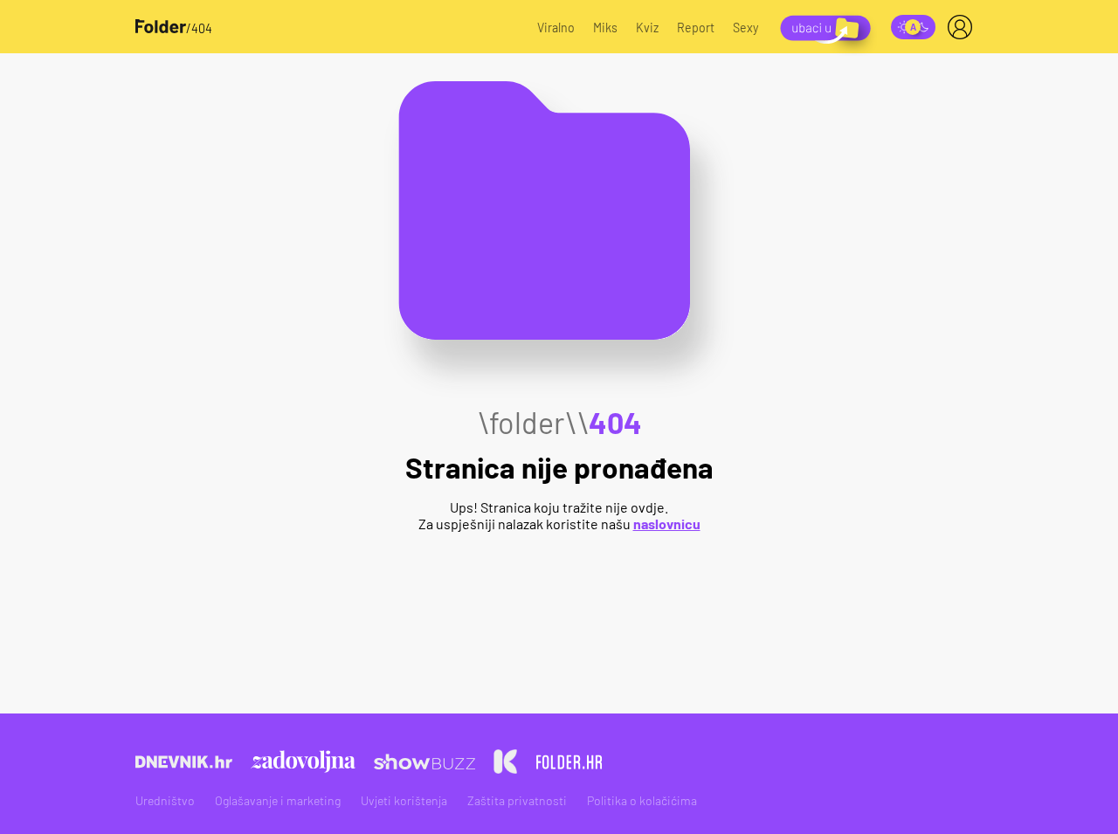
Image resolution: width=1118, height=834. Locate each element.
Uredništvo (165, 800)
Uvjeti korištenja (404, 800)
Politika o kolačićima (642, 800)
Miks (605, 27)
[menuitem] (963, 27)
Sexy (746, 27)
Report (695, 27)
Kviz (647, 27)
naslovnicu (666, 523)
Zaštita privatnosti (517, 800)
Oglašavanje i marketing (278, 800)
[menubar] (963, 27)
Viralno (556, 27)
